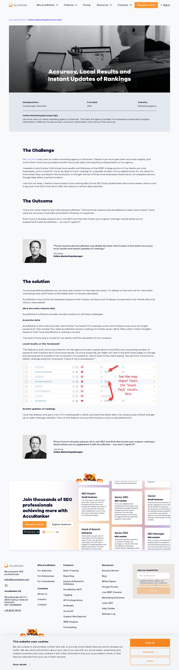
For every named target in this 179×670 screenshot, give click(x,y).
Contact (41, 604)
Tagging (67, 594)
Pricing (86, 5)
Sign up (153, 590)
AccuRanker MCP (72, 589)
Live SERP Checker (112, 592)
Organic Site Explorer (74, 616)
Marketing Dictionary (113, 597)
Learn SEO (107, 603)
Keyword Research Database (73, 582)
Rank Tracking (71, 570)
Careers (41, 599)
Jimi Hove (32, 159)
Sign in (166, 5)
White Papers (109, 581)
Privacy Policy (163, 585)
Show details (20, 664)
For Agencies (44, 570)
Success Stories (110, 570)
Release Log (108, 613)
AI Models (68, 605)
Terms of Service (147, 585)
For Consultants (46, 581)
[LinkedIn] (6, 585)
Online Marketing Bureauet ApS (45, 20)
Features (69, 5)
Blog (104, 576)
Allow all (150, 642)
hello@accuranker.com (16, 579)
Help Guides (108, 608)
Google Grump (110, 586)
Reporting (68, 576)
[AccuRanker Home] (18, 5)
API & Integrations (73, 600)
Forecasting (69, 627)
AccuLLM (68, 611)
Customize (148, 651)
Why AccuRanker (46, 5)
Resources (102, 5)
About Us (42, 593)
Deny (150, 661)
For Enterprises (45, 576)
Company (123, 5)
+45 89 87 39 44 (12, 610)
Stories (17, 20)
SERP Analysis (70, 621)
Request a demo (146, 5)
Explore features (61, 524)
